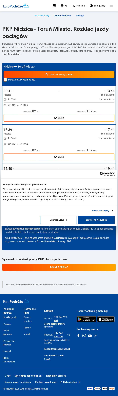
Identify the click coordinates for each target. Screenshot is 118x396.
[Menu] (111, 5)
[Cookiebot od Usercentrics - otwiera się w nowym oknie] (102, 174)
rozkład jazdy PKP (30, 259)
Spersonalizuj (57, 219)
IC (69, 44)
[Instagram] (84, 335)
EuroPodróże (60, 238)
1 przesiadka (105, 99)
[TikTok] (95, 335)
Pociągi (80, 15)
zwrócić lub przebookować (26, 228)
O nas (8, 375)
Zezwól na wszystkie (96, 219)
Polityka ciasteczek (70, 382)
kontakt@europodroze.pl (57, 349)
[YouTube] (90, 335)
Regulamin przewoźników (18, 382)
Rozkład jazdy (42, 15)
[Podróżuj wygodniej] (54, 5)
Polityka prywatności (45, 382)
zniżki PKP (88, 228)
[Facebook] (78, 335)
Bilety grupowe (7, 332)
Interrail (7, 351)
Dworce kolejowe (62, 15)
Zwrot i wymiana (28, 319)
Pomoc (27, 327)
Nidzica (96, 47)
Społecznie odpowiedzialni (28, 375)
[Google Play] (86, 319)
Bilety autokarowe (9, 360)
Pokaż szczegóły (100, 210)
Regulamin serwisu (56, 375)
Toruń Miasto (109, 47)
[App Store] (106, 319)
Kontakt (27, 334)
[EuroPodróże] (16, 301)
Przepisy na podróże (8, 343)
